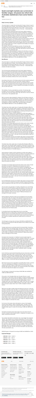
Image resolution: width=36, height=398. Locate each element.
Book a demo (32, 361)
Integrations (3, 375)
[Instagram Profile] (25, 355)
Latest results (29, 374)
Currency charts (12, 370)
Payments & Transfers (4, 367)
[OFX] (2, 3)
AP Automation (3, 374)
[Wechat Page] (31, 353)
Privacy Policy (29, 368)
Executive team (29, 381)
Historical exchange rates (13, 368)
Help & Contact (21, 361)
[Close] (30, 393)
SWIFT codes (12, 371)
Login (31, 3)
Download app (21, 367)
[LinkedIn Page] (27, 353)
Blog (10, 377)
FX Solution (3, 370)
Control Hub (3, 371)
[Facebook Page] (25, 353)
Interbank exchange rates (13, 367)
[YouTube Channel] (33, 353)
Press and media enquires (22, 377)
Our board (28, 380)
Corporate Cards (3, 368)
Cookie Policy (6, 395)
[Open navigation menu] (34, 3)
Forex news (11, 378)
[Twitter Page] (29, 353)
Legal (28, 367)
